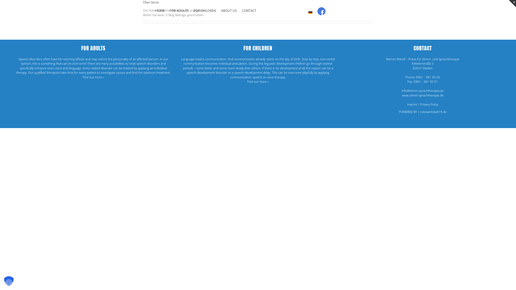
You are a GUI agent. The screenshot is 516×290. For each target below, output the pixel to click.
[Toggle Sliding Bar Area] (512, 3)
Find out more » (93, 77)
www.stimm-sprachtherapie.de (422, 95)
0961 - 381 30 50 (428, 77)
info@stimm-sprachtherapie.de (423, 91)
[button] (9, 281)
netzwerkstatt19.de (433, 112)
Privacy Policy (429, 104)
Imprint (412, 104)
